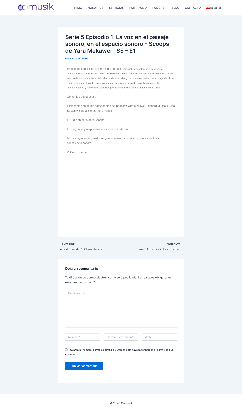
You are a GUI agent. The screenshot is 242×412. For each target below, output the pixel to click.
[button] (222, 8)
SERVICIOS (116, 7)
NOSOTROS (95, 7)
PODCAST (159, 7)
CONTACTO (193, 7)
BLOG (175, 7)
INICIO (78, 7)
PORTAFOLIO (138, 7)
